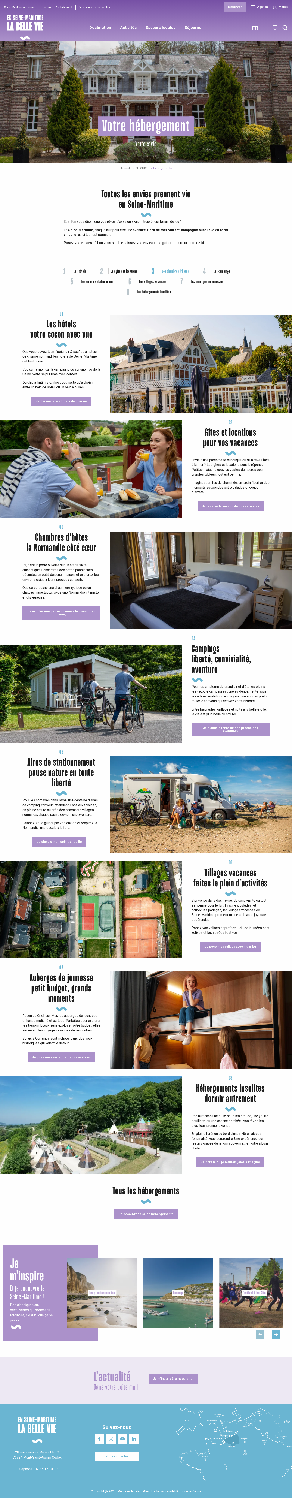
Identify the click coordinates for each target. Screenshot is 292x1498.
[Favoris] (275, 27)
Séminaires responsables (94, 7)
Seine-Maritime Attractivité (20, 7)
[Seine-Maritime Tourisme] (23, 27)
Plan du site (151, 1491)
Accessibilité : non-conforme (181, 1491)
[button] (285, 28)
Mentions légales (129, 1491)
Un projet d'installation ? (57, 7)
